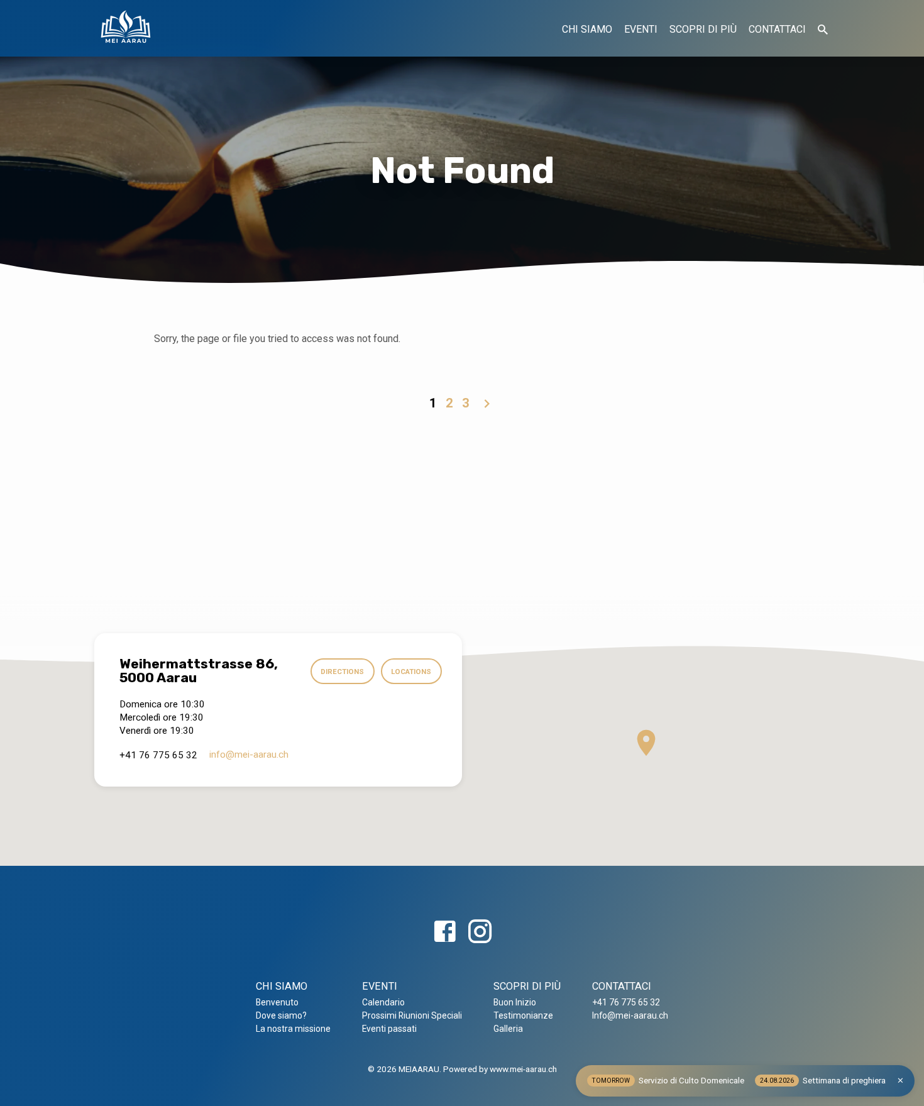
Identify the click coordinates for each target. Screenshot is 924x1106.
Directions (342, 671)
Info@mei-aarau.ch (630, 1015)
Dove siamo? (281, 1015)
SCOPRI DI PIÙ (703, 29)
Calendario (383, 1002)
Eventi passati (389, 1029)
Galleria (508, 1029)
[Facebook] (445, 932)
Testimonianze (523, 1015)
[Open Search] (823, 30)
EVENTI (640, 29)
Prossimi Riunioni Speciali (412, 1015)
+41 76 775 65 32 (626, 1002)
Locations (411, 671)
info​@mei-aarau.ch (249, 754)
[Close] (900, 1080)
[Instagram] (480, 932)
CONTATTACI (777, 29)
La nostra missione (293, 1029)
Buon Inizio (514, 1002)
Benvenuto (277, 1002)
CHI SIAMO (587, 29)
